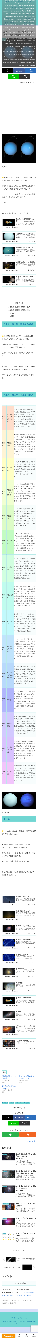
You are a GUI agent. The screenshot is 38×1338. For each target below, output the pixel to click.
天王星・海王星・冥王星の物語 (19, 307)
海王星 (28, 1103)
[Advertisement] (19, 110)
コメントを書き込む (19, 1283)
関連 (12, 316)
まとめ (11, 313)
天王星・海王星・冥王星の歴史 (19, 310)
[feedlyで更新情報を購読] (10, 1134)
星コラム (19, 1103)
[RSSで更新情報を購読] (27, 1134)
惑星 (12, 1103)
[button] (24, 76)
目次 (16, 303)
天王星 (6, 1103)
